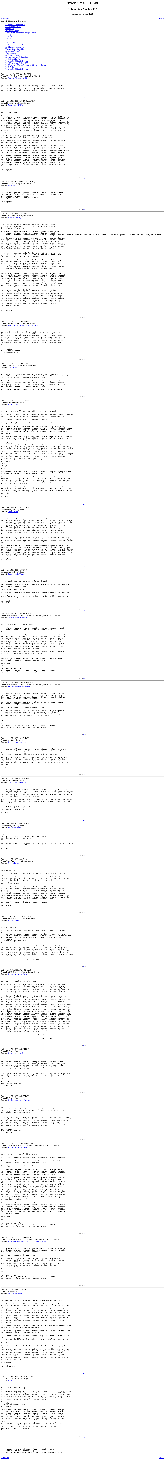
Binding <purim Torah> (16, 574)
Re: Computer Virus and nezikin (16, 45)
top (84, 97)
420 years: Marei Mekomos (15, 43)
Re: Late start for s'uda (13, 59)
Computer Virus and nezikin (15, 25)
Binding (8, 41)
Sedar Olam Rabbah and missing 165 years (20, 33)
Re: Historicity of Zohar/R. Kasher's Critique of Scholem (25, 65)
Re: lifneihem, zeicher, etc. (14, 47)
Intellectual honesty (12, 31)
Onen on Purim (10, 53)
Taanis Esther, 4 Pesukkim (14, 49)
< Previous (5, 18)
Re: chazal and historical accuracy (17, 61)
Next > (161, 18)
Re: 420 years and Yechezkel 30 (16, 57)
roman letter (9, 29)
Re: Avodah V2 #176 (13, 27)
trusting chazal (10, 35)
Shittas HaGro (10, 37)
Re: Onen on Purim (12, 55)
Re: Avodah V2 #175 (13, 51)
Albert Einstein (10, 39)
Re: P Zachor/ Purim (12, 67)
